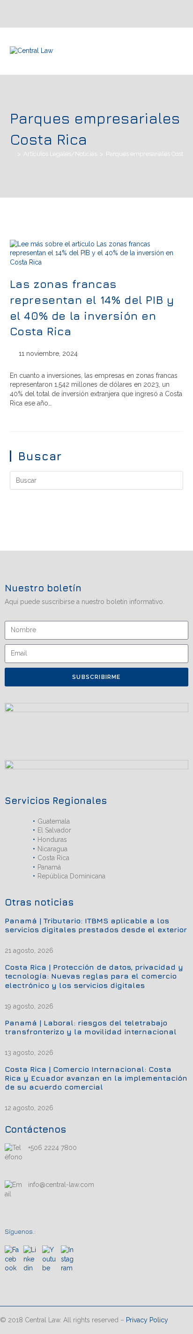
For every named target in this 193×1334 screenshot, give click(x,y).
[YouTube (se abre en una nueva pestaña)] (145, 13)
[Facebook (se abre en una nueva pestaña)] (177, 13)
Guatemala (53, 821)
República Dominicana (71, 876)
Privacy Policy (147, 1320)
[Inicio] (12, 153)
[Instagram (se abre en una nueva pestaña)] (166, 13)
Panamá (49, 867)
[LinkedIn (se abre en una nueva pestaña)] (155, 13)
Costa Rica (53, 858)
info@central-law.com (61, 1184)
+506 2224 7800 (52, 1147)
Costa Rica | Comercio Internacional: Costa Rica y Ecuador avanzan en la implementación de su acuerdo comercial (96, 1078)
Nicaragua (52, 849)
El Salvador (54, 830)
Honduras (52, 839)
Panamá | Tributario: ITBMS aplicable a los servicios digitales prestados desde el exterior (96, 925)
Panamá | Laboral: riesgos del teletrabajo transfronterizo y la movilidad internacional (91, 1027)
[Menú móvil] (181, 51)
